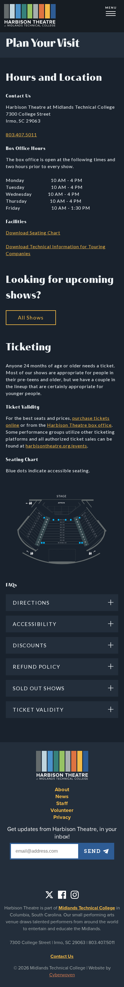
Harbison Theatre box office (79, 425)
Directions (31, 602)
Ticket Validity (38, 709)
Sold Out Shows (39, 688)
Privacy (62, 817)
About (62, 789)
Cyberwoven (62, 975)
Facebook (62, 895)
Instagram (74, 895)
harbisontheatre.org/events (56, 445)
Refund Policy (36, 666)
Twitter (49, 895)
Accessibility (34, 624)
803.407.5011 (21, 134)
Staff (62, 803)
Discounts (30, 645)
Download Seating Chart (33, 232)
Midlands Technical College (87, 908)
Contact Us (62, 956)
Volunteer (61, 810)
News (62, 796)
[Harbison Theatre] (30, 16)
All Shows (31, 317)
